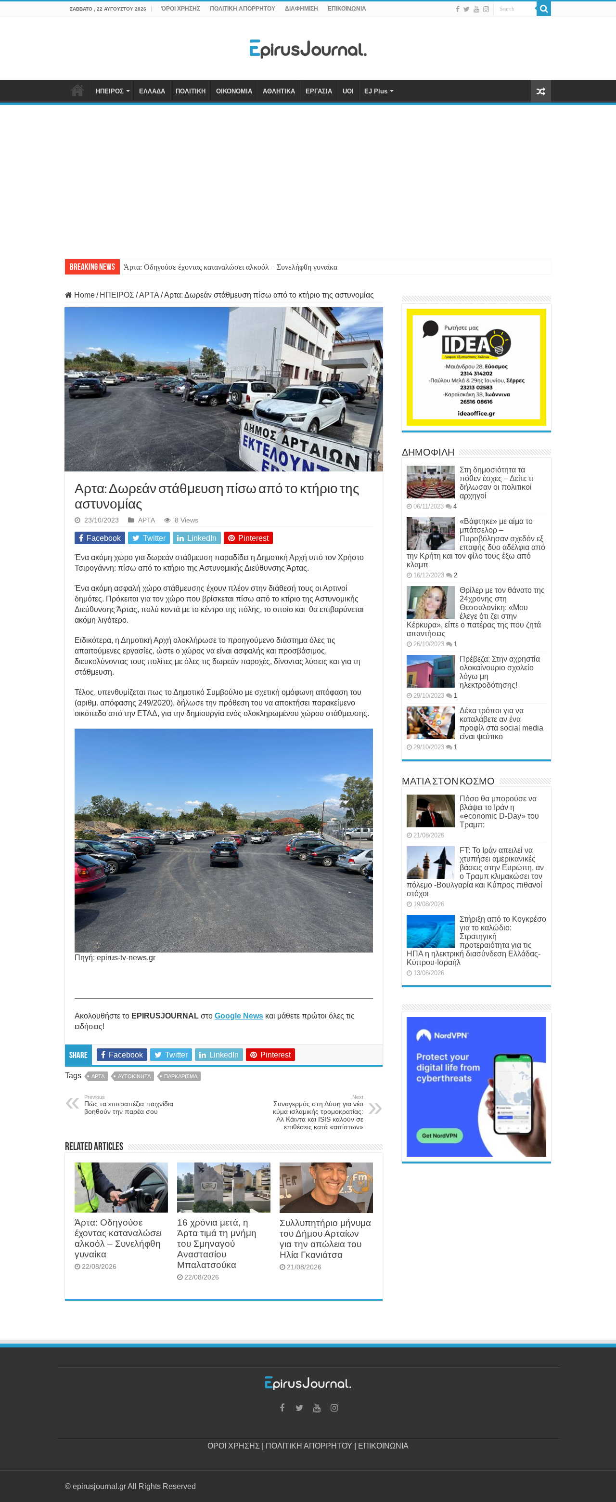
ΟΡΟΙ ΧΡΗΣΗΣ (233, 1446)
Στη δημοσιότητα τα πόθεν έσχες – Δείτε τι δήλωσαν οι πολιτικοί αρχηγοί (496, 483)
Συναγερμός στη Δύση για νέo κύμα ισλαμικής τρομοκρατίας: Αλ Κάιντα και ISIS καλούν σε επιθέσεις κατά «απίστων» (318, 1112)
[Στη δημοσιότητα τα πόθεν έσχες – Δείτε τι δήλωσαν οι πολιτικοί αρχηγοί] (431, 482)
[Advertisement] (308, 177)
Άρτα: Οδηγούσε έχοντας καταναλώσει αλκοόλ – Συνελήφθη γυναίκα (230, 267)
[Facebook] (458, 9)
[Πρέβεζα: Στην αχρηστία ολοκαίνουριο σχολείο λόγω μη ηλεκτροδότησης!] (431, 671)
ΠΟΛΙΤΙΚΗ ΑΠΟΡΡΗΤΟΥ (242, 8)
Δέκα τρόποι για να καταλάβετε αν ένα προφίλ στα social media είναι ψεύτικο (501, 723)
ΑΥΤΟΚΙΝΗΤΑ (134, 1076)
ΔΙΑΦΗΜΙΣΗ (301, 8)
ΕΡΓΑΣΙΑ (319, 91)
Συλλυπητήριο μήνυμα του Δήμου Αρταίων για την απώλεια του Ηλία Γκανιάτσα (325, 1239)
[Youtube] (476, 9)
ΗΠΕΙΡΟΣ (110, 91)
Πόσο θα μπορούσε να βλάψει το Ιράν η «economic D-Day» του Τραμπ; (499, 812)
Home (83, 295)
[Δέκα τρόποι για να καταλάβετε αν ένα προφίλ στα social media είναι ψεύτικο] (431, 722)
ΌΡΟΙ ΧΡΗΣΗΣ (180, 8)
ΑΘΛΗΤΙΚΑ (279, 91)
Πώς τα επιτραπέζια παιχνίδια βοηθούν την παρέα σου (128, 1104)
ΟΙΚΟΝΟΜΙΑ (234, 91)
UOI (348, 91)
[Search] (544, 8)
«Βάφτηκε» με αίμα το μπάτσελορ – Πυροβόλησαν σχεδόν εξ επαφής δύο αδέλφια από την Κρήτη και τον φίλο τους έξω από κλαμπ (476, 543)
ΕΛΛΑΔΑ (152, 91)
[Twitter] (466, 9)
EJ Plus (375, 91)
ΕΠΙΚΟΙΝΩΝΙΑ (347, 8)
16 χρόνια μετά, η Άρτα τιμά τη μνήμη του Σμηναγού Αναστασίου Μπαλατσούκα (217, 1243)
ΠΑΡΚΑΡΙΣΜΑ (180, 1076)
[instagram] (486, 9)
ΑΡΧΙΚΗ (77, 90)
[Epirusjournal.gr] (308, 46)
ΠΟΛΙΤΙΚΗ (190, 91)
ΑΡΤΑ (149, 295)
